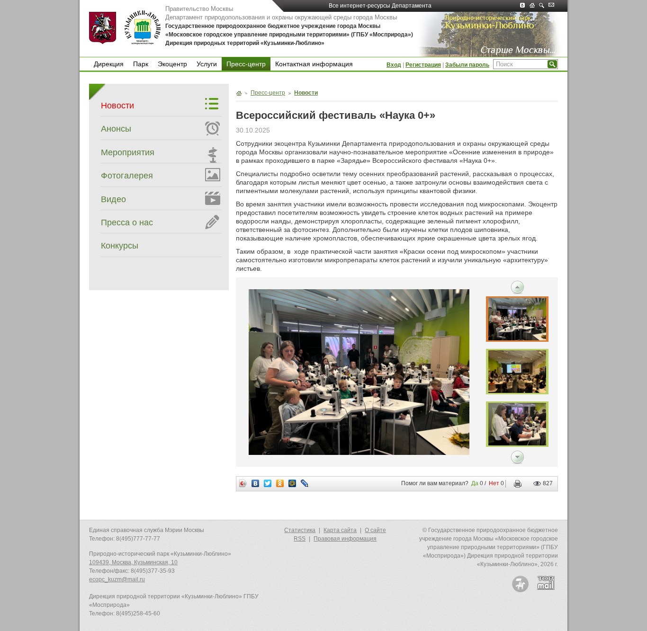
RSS (300, 538)
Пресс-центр (246, 64)
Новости (117, 105)
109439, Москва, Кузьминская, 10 (133, 562)
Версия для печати (515, 484)
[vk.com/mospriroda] (525, 6)
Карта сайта (340, 530)
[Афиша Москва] (520, 584)
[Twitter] (268, 483)
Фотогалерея (127, 175)
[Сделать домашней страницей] (534, 6)
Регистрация (423, 65)
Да (474, 483)
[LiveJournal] (305, 483)
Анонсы (116, 128)
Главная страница (239, 93)
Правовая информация (345, 538)
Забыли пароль (467, 65)
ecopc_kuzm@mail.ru (117, 579)
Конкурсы (119, 245)
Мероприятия (127, 152)
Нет (494, 483)
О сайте (375, 530)
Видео (113, 199)
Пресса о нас (127, 222)
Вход (393, 65)
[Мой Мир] (292, 483)
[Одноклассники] (280, 483)
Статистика (299, 530)
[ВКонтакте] (256, 483)
